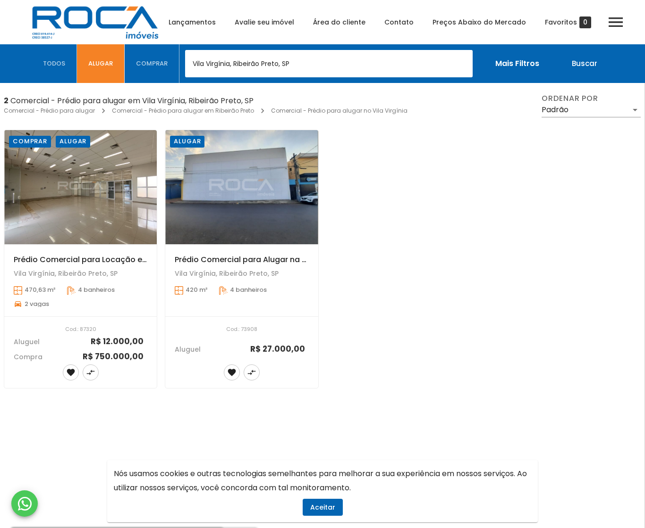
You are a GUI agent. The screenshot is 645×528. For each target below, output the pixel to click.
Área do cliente (339, 22)
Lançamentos (192, 22)
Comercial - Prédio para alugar (49, 111)
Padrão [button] (555, 109)
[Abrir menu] (616, 22)
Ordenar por (570, 98)
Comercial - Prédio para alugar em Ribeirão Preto (183, 111)
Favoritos (566, 22)
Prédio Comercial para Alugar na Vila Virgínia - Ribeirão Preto (292, 259)
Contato (399, 22)
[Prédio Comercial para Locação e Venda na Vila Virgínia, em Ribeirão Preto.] (80, 187)
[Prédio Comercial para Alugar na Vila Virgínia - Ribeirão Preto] (241, 187)
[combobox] (329, 63)
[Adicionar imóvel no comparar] (91, 372)
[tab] (54, 63)
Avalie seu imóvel (264, 22)
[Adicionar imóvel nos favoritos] (71, 372)
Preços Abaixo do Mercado (479, 22)
